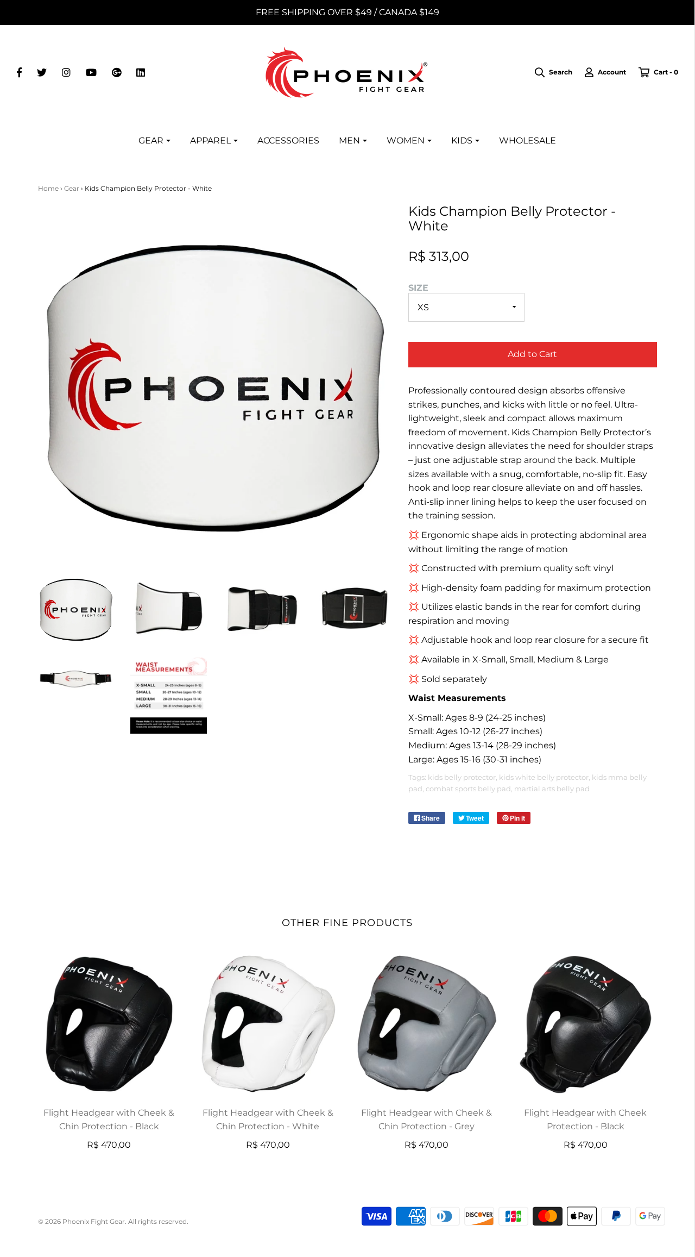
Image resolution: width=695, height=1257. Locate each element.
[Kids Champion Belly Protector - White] (168, 696)
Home (48, 188)
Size (418, 288)
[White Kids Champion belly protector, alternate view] (168, 608)
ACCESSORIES (288, 140)
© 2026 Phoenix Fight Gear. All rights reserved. (113, 1221)
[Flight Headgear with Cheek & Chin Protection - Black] (109, 1023)
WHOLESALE (527, 140)
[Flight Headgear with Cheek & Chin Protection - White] (268, 1023)
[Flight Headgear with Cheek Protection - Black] (585, 1023)
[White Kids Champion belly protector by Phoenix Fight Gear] (76, 608)
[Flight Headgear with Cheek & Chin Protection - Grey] (427, 1023)
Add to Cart (532, 354)
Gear (71, 188)
